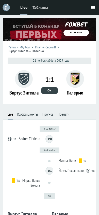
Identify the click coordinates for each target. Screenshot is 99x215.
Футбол (25, 47)
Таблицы (40, 7)
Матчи (12, 47)
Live (23, 7)
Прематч (63, 114)
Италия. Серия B (45, 47)
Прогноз (47, 114)
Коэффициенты (27, 114)
